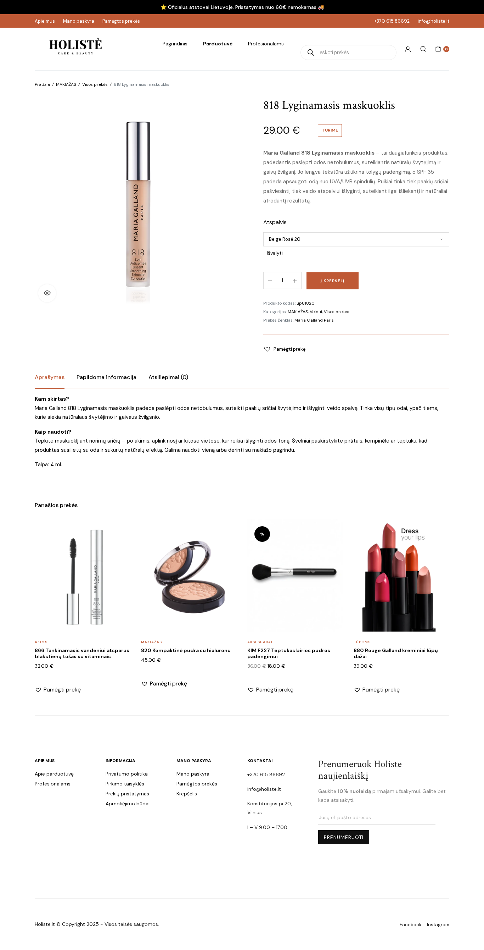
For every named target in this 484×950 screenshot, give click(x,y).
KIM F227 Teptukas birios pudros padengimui (288, 653)
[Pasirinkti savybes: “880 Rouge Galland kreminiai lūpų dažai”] (439, 547)
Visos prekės (336, 312)
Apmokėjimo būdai (128, 803)
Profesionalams (266, 43)
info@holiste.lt (433, 21)
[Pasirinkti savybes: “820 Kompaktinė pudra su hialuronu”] (226, 547)
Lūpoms (362, 642)
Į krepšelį (332, 280)
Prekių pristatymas (127, 793)
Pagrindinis (175, 43)
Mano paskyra (78, 21)
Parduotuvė (217, 43)
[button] (47, 293)
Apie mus (45, 21)
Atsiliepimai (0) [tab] (168, 377)
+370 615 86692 (392, 21)
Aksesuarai (259, 642)
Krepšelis (186, 793)
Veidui (316, 312)
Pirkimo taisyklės (125, 783)
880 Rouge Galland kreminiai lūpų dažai (396, 653)
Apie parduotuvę (54, 774)
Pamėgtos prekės (121, 21)
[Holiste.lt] (75, 49)
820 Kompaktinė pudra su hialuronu (186, 650)
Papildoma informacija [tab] (106, 377)
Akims (41, 642)
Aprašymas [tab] (49, 377)
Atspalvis (275, 222)
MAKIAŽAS (298, 312)
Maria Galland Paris (314, 320)
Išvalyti (275, 253)
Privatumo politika (127, 774)
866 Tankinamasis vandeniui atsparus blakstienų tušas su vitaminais (82, 653)
